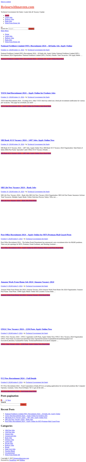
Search (3, 402)
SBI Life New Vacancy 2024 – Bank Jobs (18, 187)
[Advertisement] (43, 75)
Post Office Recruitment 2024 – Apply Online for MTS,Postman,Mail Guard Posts (36, 235)
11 (6, 400)
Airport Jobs (9, 434)
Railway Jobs (9, 19)
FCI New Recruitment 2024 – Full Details (18, 378)
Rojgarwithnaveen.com (17, 7)
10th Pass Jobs (10, 430)
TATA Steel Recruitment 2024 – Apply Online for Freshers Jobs (28, 93)
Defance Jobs (9, 440)
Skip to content (6, 2)
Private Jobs (9, 443)
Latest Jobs (8, 17)
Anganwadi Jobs (10, 436)
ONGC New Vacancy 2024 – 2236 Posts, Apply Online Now (26, 329)
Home (7, 15)
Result (7, 447)
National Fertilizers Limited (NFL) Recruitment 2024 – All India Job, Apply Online (36, 46)
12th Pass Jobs (10, 432)
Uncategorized (10, 453)
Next (9, 400)
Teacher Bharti (10, 451)
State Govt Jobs (10, 449)
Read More (32, 59)
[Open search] (2, 27)
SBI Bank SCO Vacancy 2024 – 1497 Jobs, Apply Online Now (27, 140)
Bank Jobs (8, 21)
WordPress (12, 460)
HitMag (22, 460)
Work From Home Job (12, 23)
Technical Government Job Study (39, 50)
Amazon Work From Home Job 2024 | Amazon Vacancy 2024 (27, 282)
